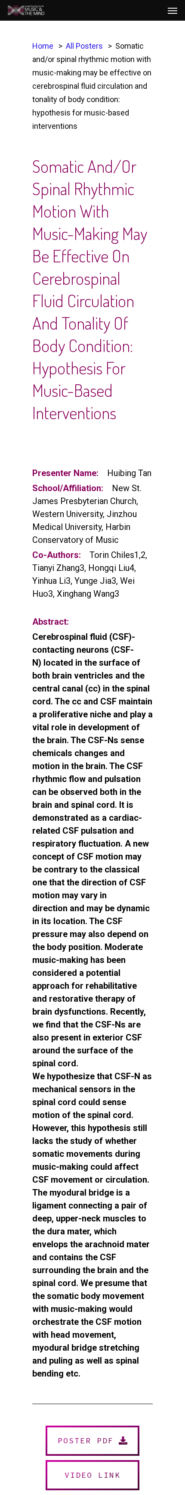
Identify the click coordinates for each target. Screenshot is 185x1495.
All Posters (84, 45)
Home (42, 45)
